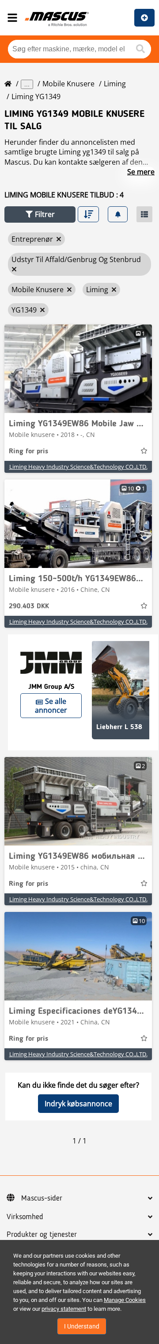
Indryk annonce (144, 18)
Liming (115, 84)
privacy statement (64, 1308)
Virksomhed (25, 1217)
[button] (40, 214)
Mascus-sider (41, 1198)
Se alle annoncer (51, 705)
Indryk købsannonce (78, 1103)
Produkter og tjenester (42, 1235)
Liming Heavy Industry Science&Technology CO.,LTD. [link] (78, 467)
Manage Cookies (125, 1300)
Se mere (141, 172)
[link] (78, 368)
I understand (81, 1326)
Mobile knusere (68, 84)
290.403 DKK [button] (29, 606)
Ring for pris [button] (28, 451)
